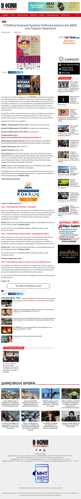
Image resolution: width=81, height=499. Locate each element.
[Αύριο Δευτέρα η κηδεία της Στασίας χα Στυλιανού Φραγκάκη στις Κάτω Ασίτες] (63, 99)
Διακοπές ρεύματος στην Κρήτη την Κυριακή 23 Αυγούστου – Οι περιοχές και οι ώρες (50, 403)
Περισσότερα (65, 15)
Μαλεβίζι (5, 15)
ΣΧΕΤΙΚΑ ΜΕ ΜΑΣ (23, 488)
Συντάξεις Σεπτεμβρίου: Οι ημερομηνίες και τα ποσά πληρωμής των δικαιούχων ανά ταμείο (10, 425)
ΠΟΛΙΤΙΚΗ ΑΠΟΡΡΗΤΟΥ (44, 488)
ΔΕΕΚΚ (6, 290)
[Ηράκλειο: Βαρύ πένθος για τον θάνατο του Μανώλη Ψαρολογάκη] (70, 416)
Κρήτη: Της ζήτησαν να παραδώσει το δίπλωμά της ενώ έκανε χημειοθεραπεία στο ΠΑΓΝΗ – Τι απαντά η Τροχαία (30, 426)
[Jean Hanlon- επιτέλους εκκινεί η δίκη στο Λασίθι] (6, 339)
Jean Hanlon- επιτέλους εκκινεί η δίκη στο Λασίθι (27, 336)
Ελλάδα (41, 15)
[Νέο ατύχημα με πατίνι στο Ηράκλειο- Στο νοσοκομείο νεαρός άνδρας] (6, 303)
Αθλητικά (33, 15)
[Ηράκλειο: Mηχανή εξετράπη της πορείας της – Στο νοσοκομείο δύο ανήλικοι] (63, 182)
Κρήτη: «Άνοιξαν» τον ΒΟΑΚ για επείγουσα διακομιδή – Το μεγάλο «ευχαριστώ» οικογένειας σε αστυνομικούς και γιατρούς (70, 404)
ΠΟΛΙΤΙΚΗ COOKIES (57, 488)
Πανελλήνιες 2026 (53, 15)
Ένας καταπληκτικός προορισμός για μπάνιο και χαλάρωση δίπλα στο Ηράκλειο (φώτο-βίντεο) (30, 403)
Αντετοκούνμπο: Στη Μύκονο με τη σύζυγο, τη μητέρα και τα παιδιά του (75, 144)
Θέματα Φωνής (23, 15)
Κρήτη (13, 15)
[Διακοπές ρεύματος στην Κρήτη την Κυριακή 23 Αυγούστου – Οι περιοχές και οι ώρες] (50, 393)
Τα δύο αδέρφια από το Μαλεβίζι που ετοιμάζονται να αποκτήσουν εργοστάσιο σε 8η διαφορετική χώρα (10, 403)
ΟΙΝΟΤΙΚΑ (23, 290)
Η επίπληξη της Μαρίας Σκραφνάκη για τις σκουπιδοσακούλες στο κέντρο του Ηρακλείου (50, 425)
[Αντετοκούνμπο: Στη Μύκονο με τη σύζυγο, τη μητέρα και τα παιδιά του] (63, 143)
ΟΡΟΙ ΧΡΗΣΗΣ (33, 488)
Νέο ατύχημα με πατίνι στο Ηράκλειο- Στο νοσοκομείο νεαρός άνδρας (33, 300)
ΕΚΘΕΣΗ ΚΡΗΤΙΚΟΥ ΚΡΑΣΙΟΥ (14, 290)
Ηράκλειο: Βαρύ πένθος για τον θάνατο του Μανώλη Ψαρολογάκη (70, 424)
